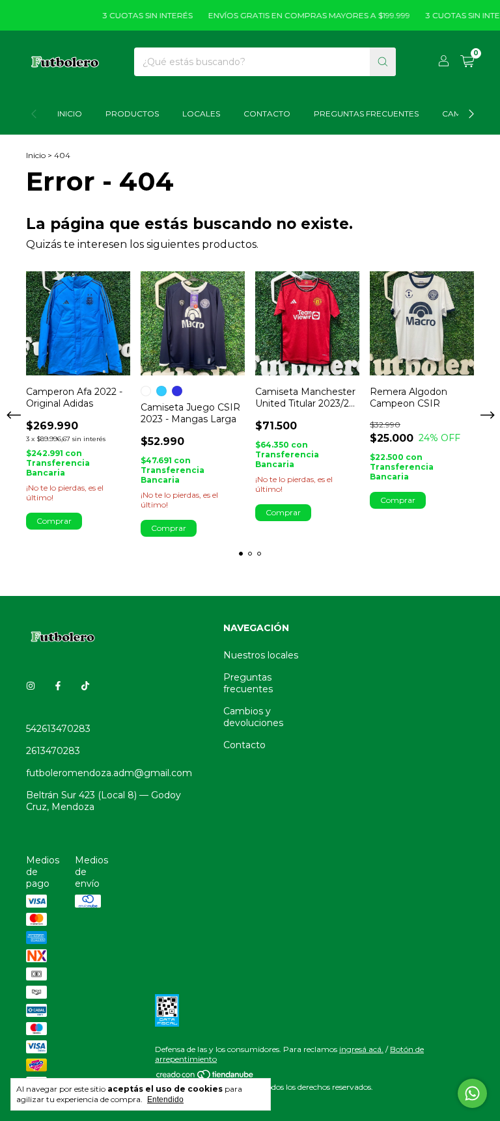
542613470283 (58, 729)
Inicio (69, 113)
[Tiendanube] (205, 1077)
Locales (201, 113)
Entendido (165, 1099)
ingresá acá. (361, 1049)
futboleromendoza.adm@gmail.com (109, 773)
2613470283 (53, 751)
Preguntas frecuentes (248, 683)
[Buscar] (383, 61)
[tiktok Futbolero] (85, 686)
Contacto (266, 113)
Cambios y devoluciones (253, 717)
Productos (132, 113)
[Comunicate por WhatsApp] (472, 1093)
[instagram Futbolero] (30, 686)
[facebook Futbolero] (57, 686)
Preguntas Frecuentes (366, 113)
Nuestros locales (260, 655)
